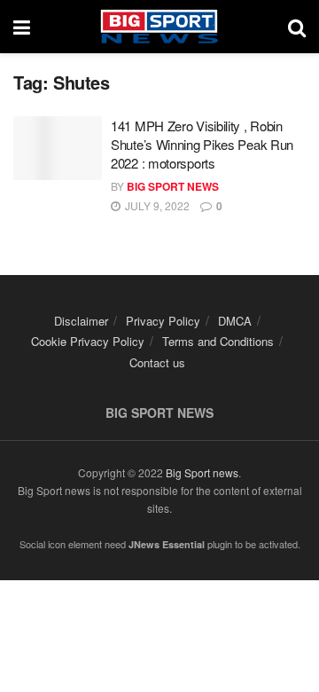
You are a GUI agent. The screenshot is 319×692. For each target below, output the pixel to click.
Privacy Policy (163, 320)
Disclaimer (81, 320)
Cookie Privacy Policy (87, 341)
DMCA (235, 320)
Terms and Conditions (218, 341)
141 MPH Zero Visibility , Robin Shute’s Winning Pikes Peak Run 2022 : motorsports (202, 144)
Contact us (157, 362)
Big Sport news (202, 472)
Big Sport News (173, 186)
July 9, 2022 (156, 205)
